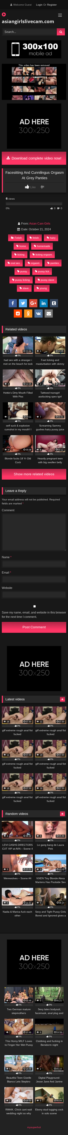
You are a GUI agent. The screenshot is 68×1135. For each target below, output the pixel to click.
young (43, 288)
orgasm (35, 263)
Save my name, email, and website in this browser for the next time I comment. (34, 614)
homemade (43, 246)
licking (20, 254)
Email (6, 572)
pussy (23, 271)
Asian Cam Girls (39, 223)
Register (52, 4)
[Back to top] (57, 1124)
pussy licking (22, 279)
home (22, 246)
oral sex (15, 263)
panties (54, 263)
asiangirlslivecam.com (24, 21)
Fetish (18, 237)
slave (26, 288)
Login (39, 4)
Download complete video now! (36, 158)
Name (6, 557)
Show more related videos (34, 474)
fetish (36, 237)
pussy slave (47, 279)
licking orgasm (44, 254)
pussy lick (43, 271)
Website (7, 587)
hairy (52, 237)
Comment (8, 510)
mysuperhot (34, 1127)
